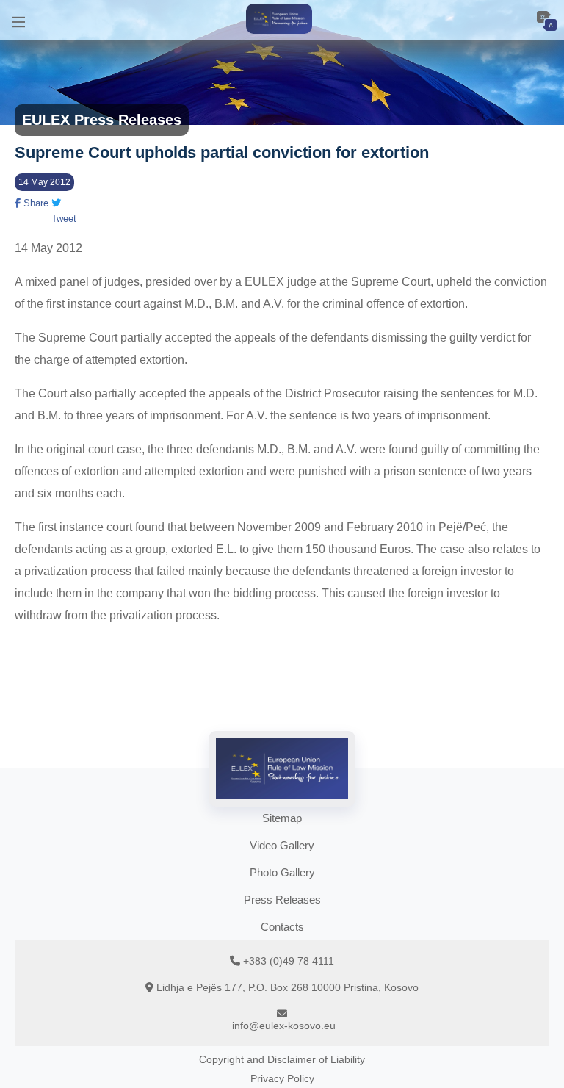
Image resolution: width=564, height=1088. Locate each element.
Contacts (282, 927)
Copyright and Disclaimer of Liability (282, 1059)
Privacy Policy (282, 1078)
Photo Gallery (282, 872)
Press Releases (282, 899)
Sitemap (282, 818)
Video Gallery (282, 845)
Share (34, 203)
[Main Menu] (18, 20)
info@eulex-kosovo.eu (284, 1025)
